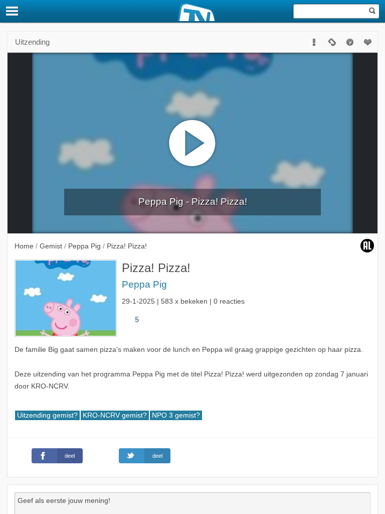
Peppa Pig (144, 284)
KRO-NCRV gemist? (115, 415)
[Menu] (12, 11)
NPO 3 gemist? (176, 415)
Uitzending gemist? (47, 415)
